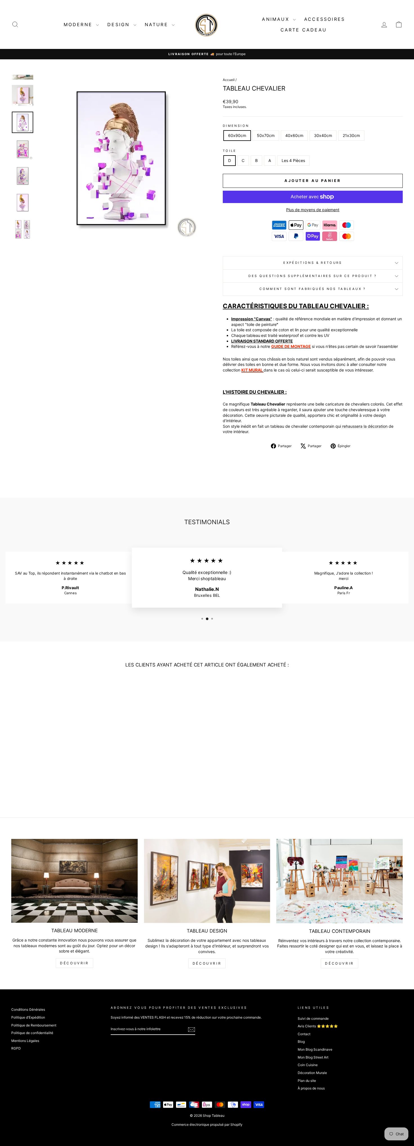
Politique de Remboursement (33, 1025)
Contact (304, 1034)
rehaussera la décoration (364, 426)
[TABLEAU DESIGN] (207, 881)
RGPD (16, 1048)
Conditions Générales (28, 1009)
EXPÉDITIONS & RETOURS (312, 263)
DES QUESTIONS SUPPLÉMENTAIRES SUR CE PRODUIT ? (312, 276)
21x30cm (351, 135)
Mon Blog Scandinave (315, 1049)
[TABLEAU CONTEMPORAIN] (339, 881)
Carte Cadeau (304, 30)
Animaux (276, 19)
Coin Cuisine (308, 1065)
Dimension (236, 126)
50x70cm (266, 135)
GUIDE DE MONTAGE (291, 346)
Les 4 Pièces (293, 160)
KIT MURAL (252, 370)
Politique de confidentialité (32, 1033)
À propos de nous (311, 1088)
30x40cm (323, 135)
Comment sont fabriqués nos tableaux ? (312, 289)
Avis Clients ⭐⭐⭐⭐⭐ (318, 1026)
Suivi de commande (313, 1018)
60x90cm (237, 135)
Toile (230, 151)
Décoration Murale (312, 1073)
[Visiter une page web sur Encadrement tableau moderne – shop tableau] (263, 370)
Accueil (229, 80)
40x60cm (294, 135)
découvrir (74, 963)
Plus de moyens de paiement (312, 209)
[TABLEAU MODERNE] (74, 881)
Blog (301, 1041)
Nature (157, 24)
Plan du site (307, 1081)
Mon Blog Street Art (313, 1057)
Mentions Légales (25, 1041)
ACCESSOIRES (324, 19)
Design (119, 24)
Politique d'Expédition (28, 1017)
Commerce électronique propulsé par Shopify (207, 1124)
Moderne (79, 24)
